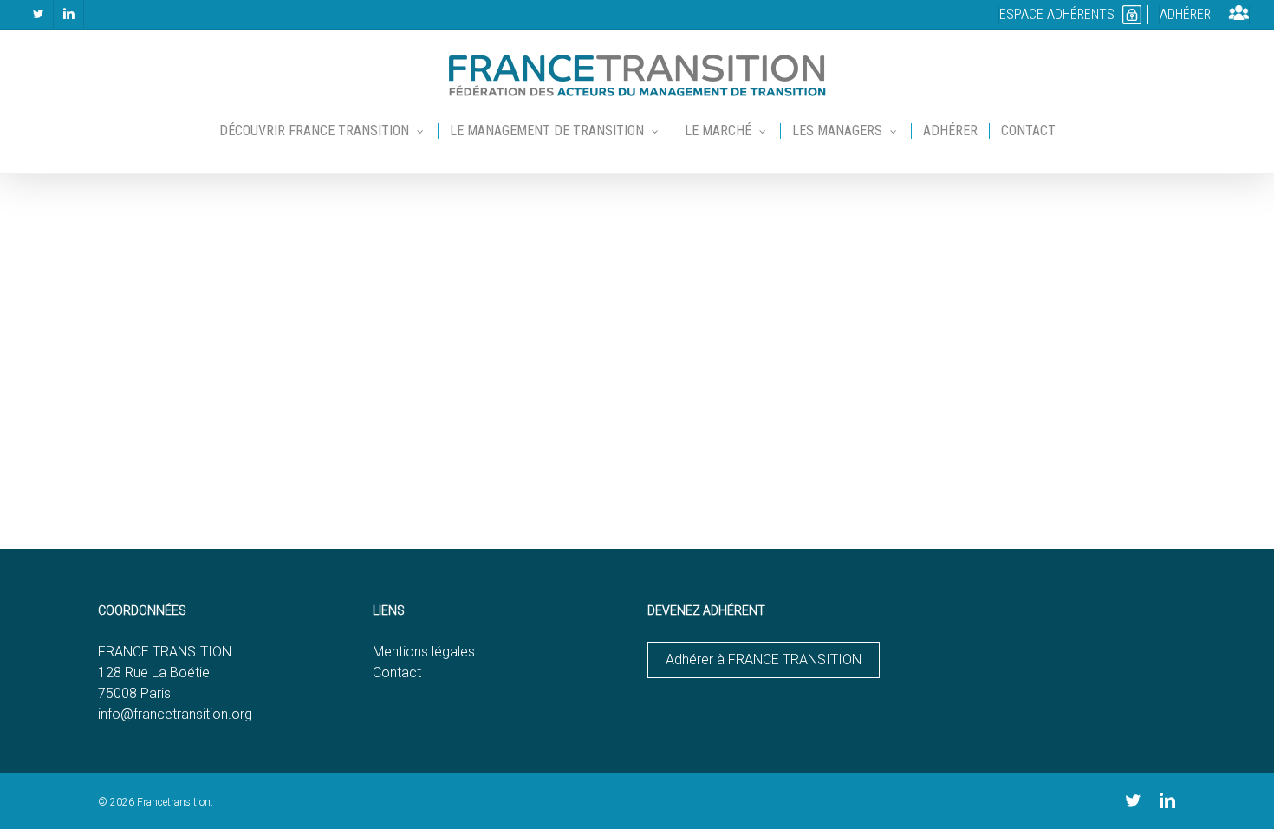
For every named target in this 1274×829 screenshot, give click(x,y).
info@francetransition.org (175, 714)
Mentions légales (424, 651)
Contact (397, 672)
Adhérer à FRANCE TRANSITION (763, 659)
